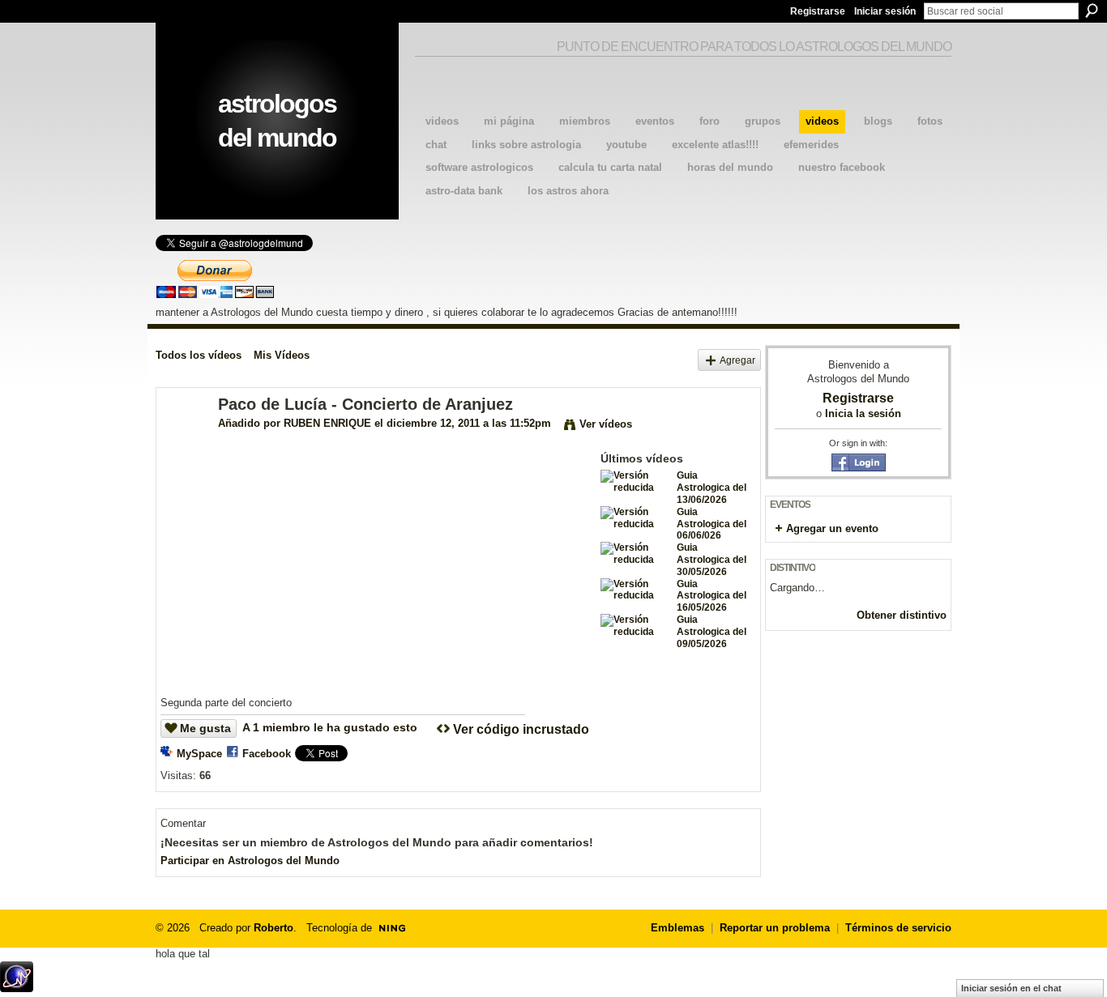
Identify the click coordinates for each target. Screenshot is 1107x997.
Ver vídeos (605, 424)
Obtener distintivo (902, 615)
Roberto (273, 928)
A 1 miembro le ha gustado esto (329, 727)
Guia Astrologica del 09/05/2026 (711, 632)
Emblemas (677, 928)
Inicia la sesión (863, 413)
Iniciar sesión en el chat (1011, 988)
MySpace (199, 754)
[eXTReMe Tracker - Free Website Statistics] (16, 988)
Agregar (737, 360)
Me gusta (205, 728)
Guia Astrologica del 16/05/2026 (711, 596)
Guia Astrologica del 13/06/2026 (711, 487)
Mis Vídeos (282, 355)
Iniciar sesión (885, 11)
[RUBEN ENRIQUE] (186, 439)
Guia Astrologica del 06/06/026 (711, 524)
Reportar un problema (775, 928)
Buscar (1091, 10)
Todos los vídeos (198, 355)
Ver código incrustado (521, 729)
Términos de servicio (898, 928)
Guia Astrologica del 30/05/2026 (711, 559)
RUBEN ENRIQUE (327, 423)
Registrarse (817, 11)
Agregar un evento (832, 528)
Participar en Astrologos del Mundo (250, 860)
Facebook (266, 754)
